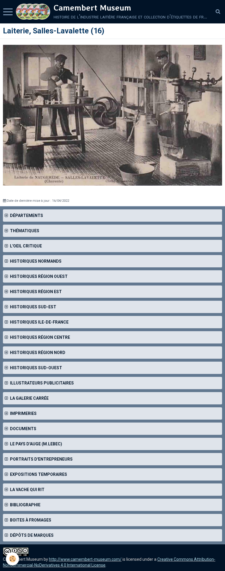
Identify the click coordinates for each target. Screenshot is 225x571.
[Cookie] (12, 558)
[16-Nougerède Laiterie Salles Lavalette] (112, 114)
